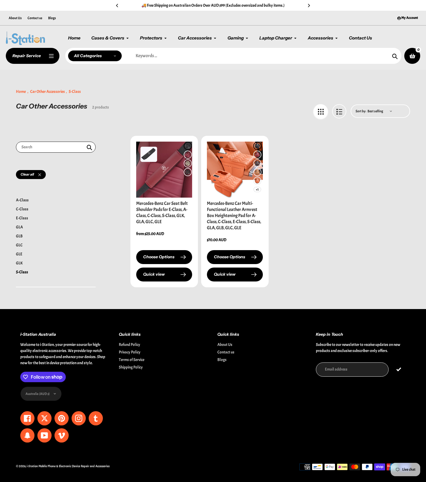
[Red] (187, 154)
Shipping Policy (131, 367)
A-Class (22, 200)
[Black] (187, 146)
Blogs (52, 18)
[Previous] (117, 5)
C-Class (22, 209)
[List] (339, 111)
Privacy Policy (130, 352)
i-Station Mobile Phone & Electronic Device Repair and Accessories (68, 466)
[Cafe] (257, 163)
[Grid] (321, 111)
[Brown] (187, 172)
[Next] (309, 5)
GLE (19, 254)
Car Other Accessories (47, 91)
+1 (257, 189)
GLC (19, 245)
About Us (15, 18)
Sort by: (361, 111)
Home (21, 91)
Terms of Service (131, 359)
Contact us (35, 18)
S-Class (22, 272)
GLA (19, 227)
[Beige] (187, 163)
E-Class (22, 218)
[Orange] (257, 180)
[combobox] (56, 147)
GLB (19, 236)
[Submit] (399, 369)
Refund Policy (129, 344)
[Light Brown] (257, 172)
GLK (19, 263)
